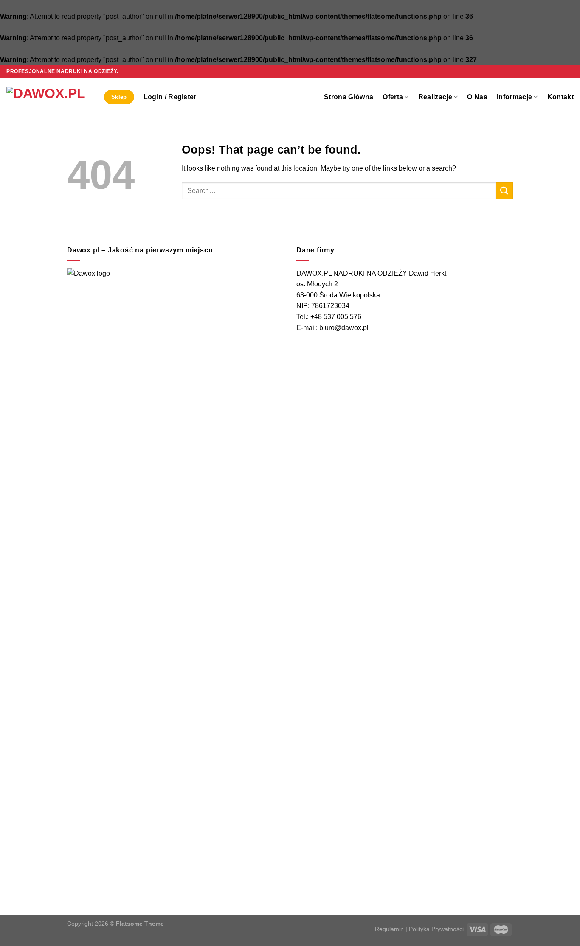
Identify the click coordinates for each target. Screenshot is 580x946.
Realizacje (435, 97)
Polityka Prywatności (436, 929)
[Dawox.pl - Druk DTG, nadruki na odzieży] (48, 97)
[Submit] (504, 190)
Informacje (514, 97)
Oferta (393, 97)
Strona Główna (348, 97)
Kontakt (560, 97)
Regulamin (389, 929)
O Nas (477, 97)
